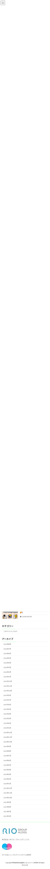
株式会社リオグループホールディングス (15, 839)
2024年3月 (7, 774)
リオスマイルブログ (10, 631)
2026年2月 (7, 672)
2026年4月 (7, 663)
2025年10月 (7, 691)
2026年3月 (7, 667)
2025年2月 (7, 723)
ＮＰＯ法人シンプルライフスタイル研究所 (16, 855)
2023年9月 (7, 802)
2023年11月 (7, 793)
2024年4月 (7, 770)
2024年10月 (7, 742)
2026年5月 (7, 658)
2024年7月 (7, 756)
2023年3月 (7, 816)
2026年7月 (7, 649)
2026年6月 (7, 653)
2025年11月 (7, 686)
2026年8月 (7, 644)
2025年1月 (7, 728)
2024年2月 (7, 779)
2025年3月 (7, 718)
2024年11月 (7, 737)
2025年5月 (7, 709)
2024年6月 (7, 760)
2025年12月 (7, 681)
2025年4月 (7, 714)
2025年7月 (7, 700)
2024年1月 (7, 784)
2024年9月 (7, 746)
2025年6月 (7, 705)
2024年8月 (7, 751)
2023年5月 (7, 812)
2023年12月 (7, 788)
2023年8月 (7, 807)
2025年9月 (7, 695)
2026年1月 (7, 677)
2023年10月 (7, 797)
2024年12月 (7, 732)
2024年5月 (7, 765)
